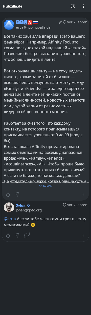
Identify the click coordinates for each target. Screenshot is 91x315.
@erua (10, 218)
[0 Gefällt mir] (8, 194)
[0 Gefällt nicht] (17, 194)
